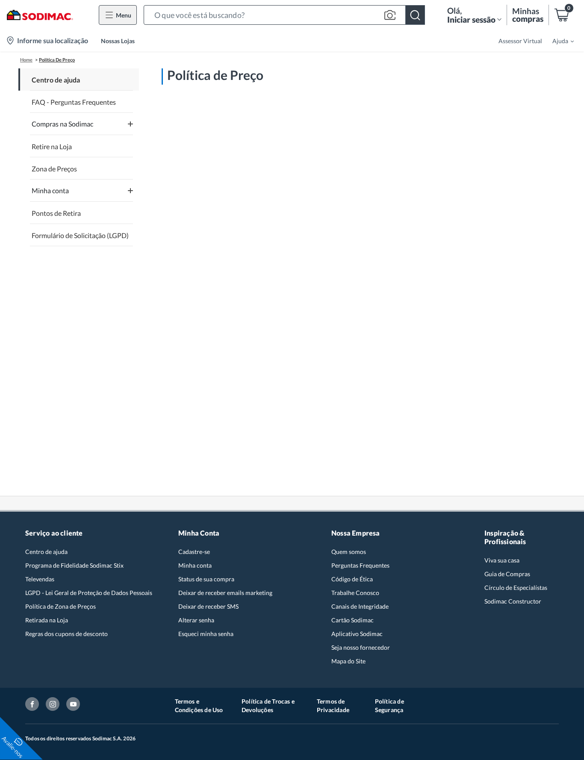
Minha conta (195, 565)
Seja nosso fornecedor (360, 647)
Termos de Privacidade (333, 705)
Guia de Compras (507, 573)
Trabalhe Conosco (355, 592)
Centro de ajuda (46, 551)
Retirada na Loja (46, 620)
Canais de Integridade (360, 606)
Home (26, 59)
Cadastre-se (194, 551)
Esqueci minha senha (205, 633)
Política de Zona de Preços (60, 606)
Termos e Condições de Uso (199, 705)
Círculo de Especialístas (515, 587)
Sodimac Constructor (512, 601)
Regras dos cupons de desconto (66, 633)
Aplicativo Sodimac (357, 633)
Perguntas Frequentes (360, 565)
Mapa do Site (348, 661)
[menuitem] (558, 40)
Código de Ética (352, 579)
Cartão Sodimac (352, 620)
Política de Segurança (389, 705)
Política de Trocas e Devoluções (268, 705)
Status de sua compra (206, 579)
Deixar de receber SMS (208, 606)
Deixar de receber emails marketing (225, 592)
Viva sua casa (501, 560)
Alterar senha (196, 620)
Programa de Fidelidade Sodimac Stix (74, 565)
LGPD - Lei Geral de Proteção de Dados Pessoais (88, 592)
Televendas (39, 579)
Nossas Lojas (118, 40)
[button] (284, 15)
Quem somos (348, 551)
